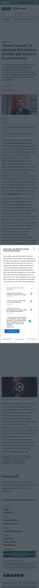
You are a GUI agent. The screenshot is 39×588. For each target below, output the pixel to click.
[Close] (35, 249)
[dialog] (19, 294)
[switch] (30, 294)
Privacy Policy (32, 339)
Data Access (19, 339)
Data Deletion (7, 339)
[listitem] (19, 288)
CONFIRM (12, 331)
